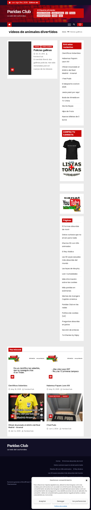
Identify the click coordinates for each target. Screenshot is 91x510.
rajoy (60, 16)
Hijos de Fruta (68, 111)
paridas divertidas (43, 13)
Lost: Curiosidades (69, 274)
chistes (54, 16)
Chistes (13, 357)
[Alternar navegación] (69, 24)
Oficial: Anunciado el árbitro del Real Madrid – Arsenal (70, 70)
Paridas (72, 13)
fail (67, 13)
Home (58, 461)
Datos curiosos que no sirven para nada (68, 465)
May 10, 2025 (54, 389)
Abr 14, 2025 (16, 431)
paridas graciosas (43, 16)
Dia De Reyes (67, 106)
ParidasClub (29, 389)
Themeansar (12, 484)
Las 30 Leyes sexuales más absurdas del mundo (71, 260)
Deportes (14, 396)
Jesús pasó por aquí (70, 92)
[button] (86, 480)
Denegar (60, 501)
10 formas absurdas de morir (72, 461)
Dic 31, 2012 (40, 54)
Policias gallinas (43, 50)
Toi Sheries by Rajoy (70, 335)
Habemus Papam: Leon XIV (58, 386)
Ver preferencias (79, 501)
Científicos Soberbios (71, 53)
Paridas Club (19, 11)
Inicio (64, 32)
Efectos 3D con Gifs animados (60, 469)
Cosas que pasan (54, 396)
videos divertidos (58, 13)
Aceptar (42, 501)
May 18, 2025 (16, 389)
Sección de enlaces (70, 330)
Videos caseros (47, 46)
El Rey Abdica (68, 251)
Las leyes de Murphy (71, 268)
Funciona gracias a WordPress (18, 482)
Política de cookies (60, 506)
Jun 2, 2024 (54, 429)
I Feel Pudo (66, 78)
